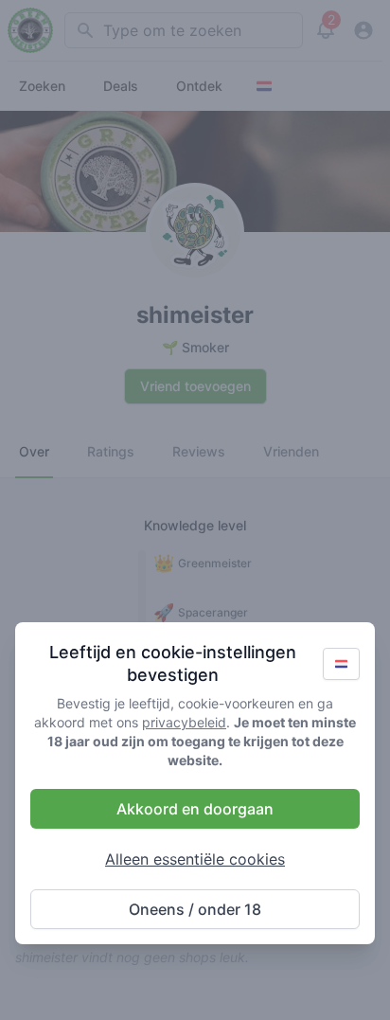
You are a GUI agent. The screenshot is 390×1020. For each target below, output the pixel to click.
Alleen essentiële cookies (195, 859)
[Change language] (341, 664)
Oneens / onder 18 (195, 909)
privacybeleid (184, 722)
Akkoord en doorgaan (195, 808)
